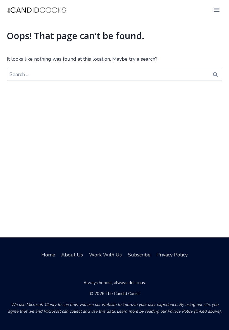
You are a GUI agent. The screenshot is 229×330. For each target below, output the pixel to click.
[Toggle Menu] (216, 10)
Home (48, 254)
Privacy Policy (172, 254)
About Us (72, 254)
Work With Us (105, 254)
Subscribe (139, 254)
